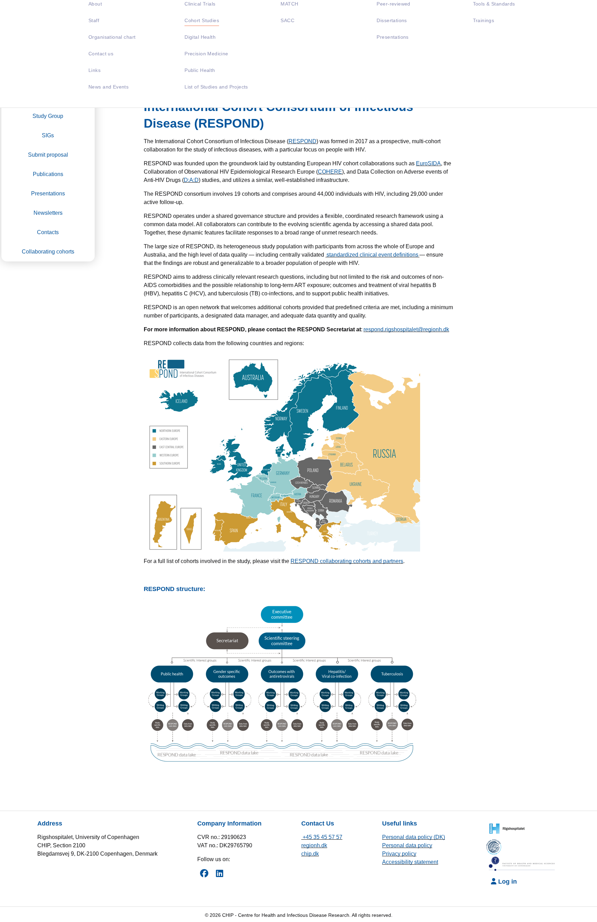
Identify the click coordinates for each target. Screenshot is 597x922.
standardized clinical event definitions (372, 255)
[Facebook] (204, 873)
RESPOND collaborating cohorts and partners (347, 561)
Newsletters (48, 213)
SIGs (48, 135)
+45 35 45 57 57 (321, 837)
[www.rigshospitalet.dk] (505, 828)
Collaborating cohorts (48, 252)
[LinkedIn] (219, 873)
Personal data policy (407, 845)
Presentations (48, 193)
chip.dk (310, 854)
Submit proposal (48, 155)
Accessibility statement (410, 862)
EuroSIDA (428, 163)
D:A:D (191, 180)
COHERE (330, 172)
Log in (506, 881)
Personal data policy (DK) (413, 837)
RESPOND (302, 141)
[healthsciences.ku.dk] (522, 864)
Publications (48, 174)
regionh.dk (314, 845)
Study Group (47, 116)
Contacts (48, 232)
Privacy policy (399, 854)
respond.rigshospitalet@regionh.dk (406, 329)
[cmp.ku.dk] (496, 846)
